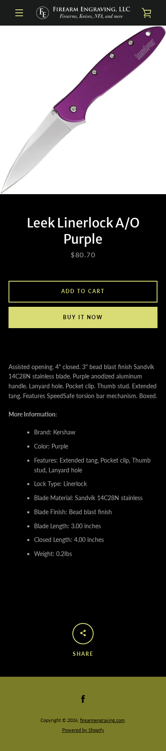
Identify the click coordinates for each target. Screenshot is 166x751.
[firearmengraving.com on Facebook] (83, 698)
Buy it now (83, 317)
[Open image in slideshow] (83, 110)
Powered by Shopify (83, 730)
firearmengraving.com (102, 720)
